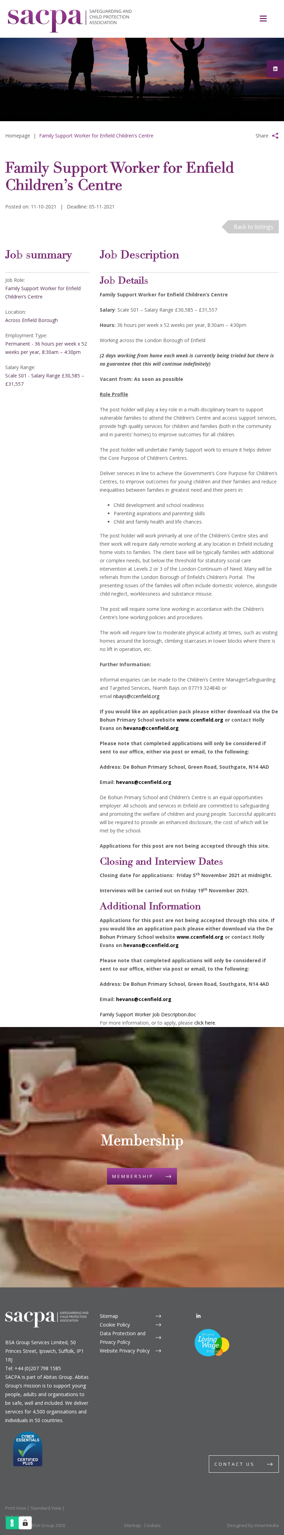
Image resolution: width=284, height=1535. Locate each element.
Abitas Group (57, 1377)
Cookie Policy (115, 1324)
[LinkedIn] (198, 1316)
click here (204, 1022)
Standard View (45, 1508)
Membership (133, 1176)
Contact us (234, 1464)
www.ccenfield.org (200, 719)
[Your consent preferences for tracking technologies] (25, 1522)
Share (262, 135)
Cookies (152, 1525)
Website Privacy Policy (125, 1350)
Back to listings (253, 227)
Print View (15, 1508)
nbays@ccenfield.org (136, 696)
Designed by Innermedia (253, 1525)
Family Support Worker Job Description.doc (148, 1014)
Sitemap (109, 1316)
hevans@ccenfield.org (151, 728)
